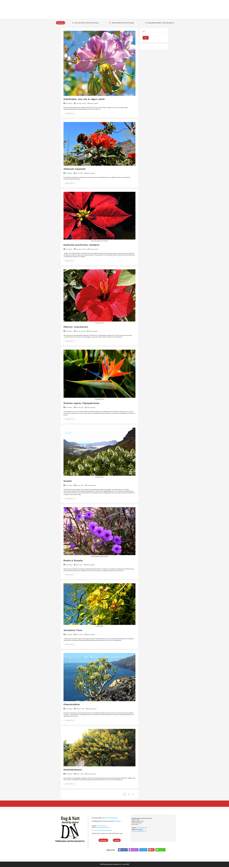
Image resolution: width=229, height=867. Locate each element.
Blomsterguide (94, 103)
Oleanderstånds (72, 704)
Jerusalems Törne (73, 630)
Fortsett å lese (70, 113)
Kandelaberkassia (73, 769)
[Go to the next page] (133, 794)
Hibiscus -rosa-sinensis (76, 327)
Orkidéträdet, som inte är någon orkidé (84, 99)
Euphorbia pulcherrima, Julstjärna (81, 245)
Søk (144, 31)
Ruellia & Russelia (73, 560)
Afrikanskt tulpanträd (75, 169)
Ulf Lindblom (68, 103)
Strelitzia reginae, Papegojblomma (81, 403)
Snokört (68, 481)
